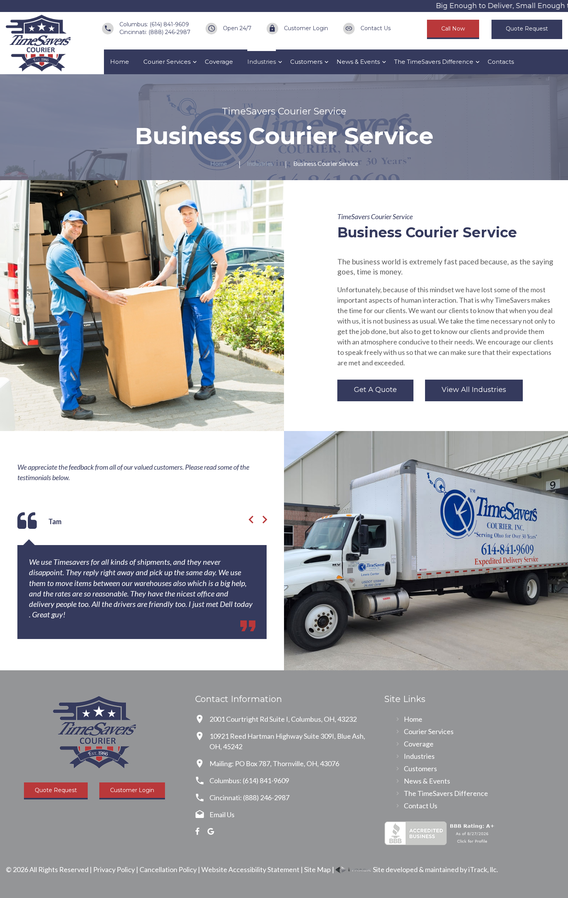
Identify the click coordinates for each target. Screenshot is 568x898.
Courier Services (166, 61)
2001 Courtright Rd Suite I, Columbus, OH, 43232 (283, 719)
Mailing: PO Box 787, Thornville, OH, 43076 (274, 763)
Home (119, 61)
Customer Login (306, 28)
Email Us (222, 814)
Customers (306, 61)
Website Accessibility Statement (250, 869)
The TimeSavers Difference (433, 61)
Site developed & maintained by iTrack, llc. (435, 869)
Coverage (219, 61)
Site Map (317, 869)
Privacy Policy (114, 869)
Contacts (501, 61)
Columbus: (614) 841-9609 (154, 24)
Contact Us (376, 28)
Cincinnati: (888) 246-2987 (154, 32)
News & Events (358, 61)
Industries (261, 61)
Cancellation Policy (168, 869)
